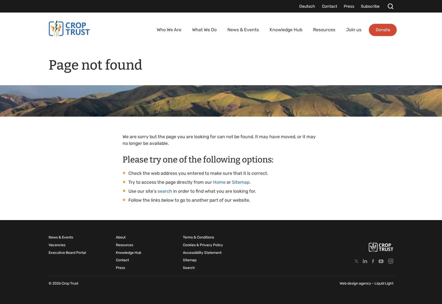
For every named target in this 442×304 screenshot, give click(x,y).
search (165, 191)
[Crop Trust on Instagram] (390, 261)
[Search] (390, 6)
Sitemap (240, 182)
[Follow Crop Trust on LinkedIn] (365, 261)
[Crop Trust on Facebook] (373, 261)
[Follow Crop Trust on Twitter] (356, 261)
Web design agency (356, 283)
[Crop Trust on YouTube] (381, 261)
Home (219, 182)
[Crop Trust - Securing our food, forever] (69, 28)
